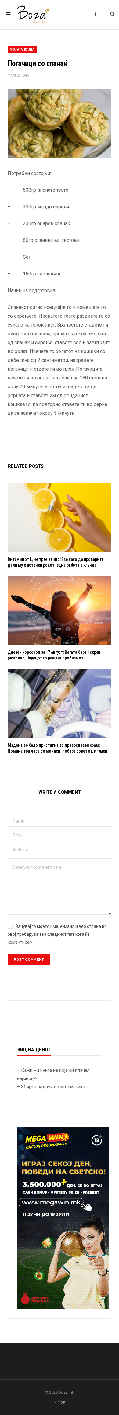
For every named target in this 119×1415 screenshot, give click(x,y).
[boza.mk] (33, 14)
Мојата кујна (22, 49)
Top (61, 1402)
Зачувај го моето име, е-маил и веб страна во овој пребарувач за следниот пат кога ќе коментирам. (57, 934)
